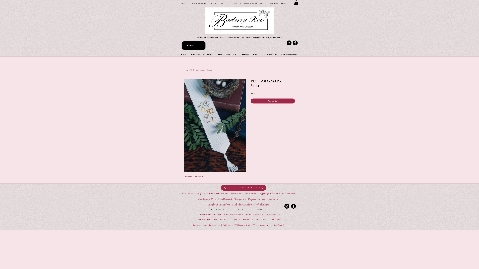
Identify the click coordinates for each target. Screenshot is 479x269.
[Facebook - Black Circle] (293, 206)
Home (187, 70)
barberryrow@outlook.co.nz (272, 219)
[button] (296, 2)
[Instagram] (289, 42)
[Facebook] (295, 42)
